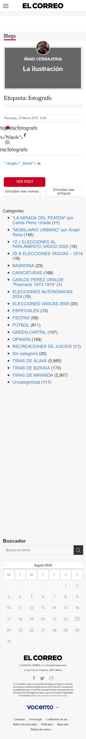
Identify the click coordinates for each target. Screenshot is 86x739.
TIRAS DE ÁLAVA (29, 360)
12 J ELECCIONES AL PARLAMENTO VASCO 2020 (40, 243)
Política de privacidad (25, 724)
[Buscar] (78, 550)
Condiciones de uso (56, 719)
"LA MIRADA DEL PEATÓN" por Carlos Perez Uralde (42, 219)
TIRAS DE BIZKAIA (31, 367)
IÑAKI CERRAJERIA (43, 59)
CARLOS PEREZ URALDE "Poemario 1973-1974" (38, 281)
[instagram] (51, 678)
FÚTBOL (20, 325)
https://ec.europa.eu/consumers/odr (48, 696)
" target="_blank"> (20, 163)
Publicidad (46, 724)
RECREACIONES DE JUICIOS (42, 346)
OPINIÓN (21, 339)
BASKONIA (23, 265)
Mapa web (63, 724)
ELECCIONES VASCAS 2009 (40, 303)
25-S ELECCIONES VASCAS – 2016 (47, 253)
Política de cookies (41, 729)
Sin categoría (25, 353)
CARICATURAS (27, 272)
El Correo (43, 657)
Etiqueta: (17, 127)
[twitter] (42, 678)
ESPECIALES (25, 310)
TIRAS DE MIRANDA (32, 375)
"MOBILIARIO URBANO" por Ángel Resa (46, 231)
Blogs (10, 36)
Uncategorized (26, 382)
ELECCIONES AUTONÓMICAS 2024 (42, 293)
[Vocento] (43, 707)
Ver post (24, 182)
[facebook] (34, 678)
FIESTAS (21, 317)
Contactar (19, 719)
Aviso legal (35, 719)
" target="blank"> (7, 135)
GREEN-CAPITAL (29, 332)
